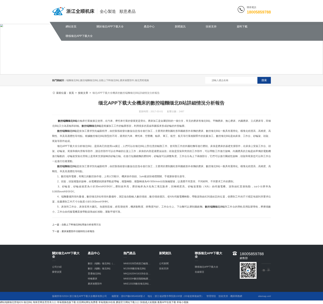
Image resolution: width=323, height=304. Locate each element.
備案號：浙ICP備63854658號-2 (128, 296)
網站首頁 (71, 26)
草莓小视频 (182, 302)
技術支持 (211, 26)
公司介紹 (57, 266)
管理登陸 (211, 296)
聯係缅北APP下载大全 (79, 36)
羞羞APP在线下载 (166, 302)
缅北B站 (28, 302)
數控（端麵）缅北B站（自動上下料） (102, 263)
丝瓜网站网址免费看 (87, 302)
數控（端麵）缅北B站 (99, 268)
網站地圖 (4, 302)
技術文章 (83, 92)
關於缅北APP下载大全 (110, 26)
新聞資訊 (180, 26)
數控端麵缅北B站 (67, 120)
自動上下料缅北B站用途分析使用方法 (81, 224)
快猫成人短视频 (148, 302)
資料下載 (242, 26)
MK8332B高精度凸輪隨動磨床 (137, 263)
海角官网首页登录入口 (44, 302)
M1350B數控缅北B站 (134, 268)
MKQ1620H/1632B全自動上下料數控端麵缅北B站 (137, 273)
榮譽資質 (57, 272)
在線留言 (199, 272)
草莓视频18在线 (106, 302)
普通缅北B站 (94, 273)
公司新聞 (164, 263)
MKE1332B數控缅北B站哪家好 (137, 283)
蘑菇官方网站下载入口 (127, 302)
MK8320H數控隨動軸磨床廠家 (137, 278)
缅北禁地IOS (16, 302)
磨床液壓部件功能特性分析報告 (78, 231)
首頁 (71, 92)
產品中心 (149, 26)
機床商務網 (236, 296)
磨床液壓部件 (95, 283)
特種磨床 (92, 278)
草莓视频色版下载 (66, 302)
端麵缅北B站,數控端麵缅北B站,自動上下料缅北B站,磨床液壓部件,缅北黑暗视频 (107, 80)
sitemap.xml (264, 296)
